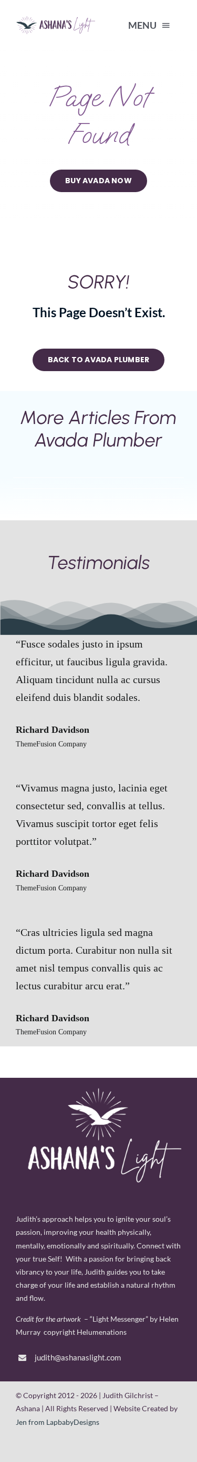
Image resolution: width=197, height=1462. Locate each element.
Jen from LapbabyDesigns (57, 1422)
